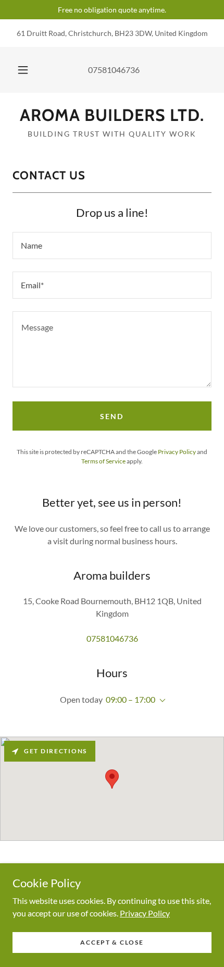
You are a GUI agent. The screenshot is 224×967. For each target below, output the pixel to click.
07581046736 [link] (114, 70)
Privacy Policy (145, 912)
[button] (23, 69)
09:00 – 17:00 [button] (130, 699)
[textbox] (112, 245)
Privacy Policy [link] (177, 452)
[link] (112, 115)
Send (111, 416)
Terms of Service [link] (103, 461)
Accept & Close (111, 942)
